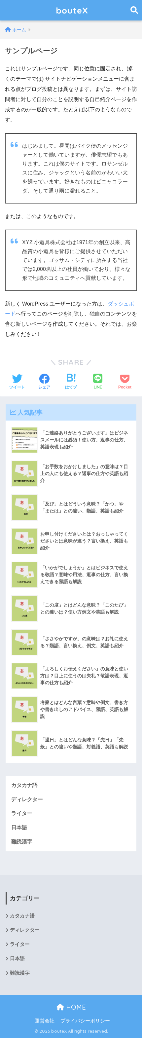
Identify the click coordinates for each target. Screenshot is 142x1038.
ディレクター (27, 799)
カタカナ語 (24, 785)
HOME (75, 1007)
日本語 (19, 827)
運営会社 (44, 1020)
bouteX (72, 10)
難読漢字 (21, 841)
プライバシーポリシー (85, 1020)
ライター (21, 813)
